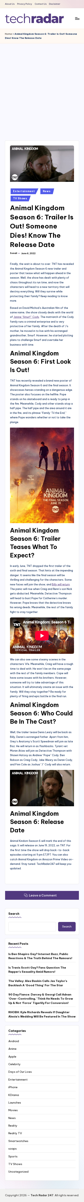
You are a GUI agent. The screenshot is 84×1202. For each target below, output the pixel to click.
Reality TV (15, 1133)
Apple (12, 1056)
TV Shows (20, 198)
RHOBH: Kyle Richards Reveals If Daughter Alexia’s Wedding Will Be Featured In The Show (42, 1014)
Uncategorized (18, 1171)
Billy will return (61, 584)
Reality (12, 1125)
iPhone (13, 1087)
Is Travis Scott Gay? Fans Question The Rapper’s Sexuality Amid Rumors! (37, 970)
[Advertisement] (42, 87)
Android (13, 1041)
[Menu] (77, 18)
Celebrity (14, 1064)
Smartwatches (18, 1141)
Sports (13, 1156)
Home (8, 33)
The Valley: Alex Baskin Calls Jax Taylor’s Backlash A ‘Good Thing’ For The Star (37, 983)
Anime (12, 1049)
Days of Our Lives (20, 1072)
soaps (12, 1148)
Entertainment (24, 191)
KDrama (13, 1095)
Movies (13, 1110)
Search (13, 914)
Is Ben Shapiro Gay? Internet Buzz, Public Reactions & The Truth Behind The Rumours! (40, 956)
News (47, 191)
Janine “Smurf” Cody (26, 316)
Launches (14, 1102)
